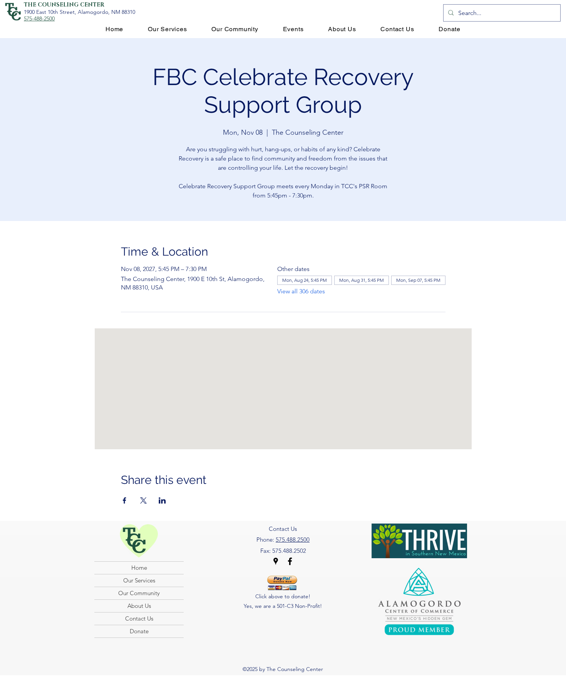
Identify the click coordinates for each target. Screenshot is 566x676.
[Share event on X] (143, 500)
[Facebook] (290, 561)
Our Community (139, 593)
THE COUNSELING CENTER (64, 4)
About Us (139, 605)
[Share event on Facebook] (124, 500)
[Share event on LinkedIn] (162, 500)
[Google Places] (276, 561)
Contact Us (139, 618)
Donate (139, 631)
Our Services (139, 580)
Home (139, 567)
